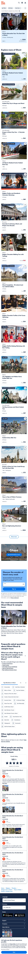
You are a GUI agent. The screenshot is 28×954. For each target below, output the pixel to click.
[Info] (19, 11)
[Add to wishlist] (25, 14)
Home (2, 888)
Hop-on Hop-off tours (7, 668)
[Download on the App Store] (19, 915)
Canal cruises (5, 665)
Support (4, 920)
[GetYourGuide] (3, 3)
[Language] (22, 3)
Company (4, 924)
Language (4, 897)
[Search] (19, 3)
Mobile (4, 912)
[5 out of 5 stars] (14, 763)
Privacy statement (15, 597)
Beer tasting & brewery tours (9, 670)
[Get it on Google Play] (7, 915)
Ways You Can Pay (7, 930)
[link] (14, 28)
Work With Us (5, 927)
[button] (14, 28)
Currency (4, 904)
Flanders (14, 888)
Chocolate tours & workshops (9, 666)
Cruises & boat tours (7, 663)
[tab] (9, 683)
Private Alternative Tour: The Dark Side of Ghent (12, 771)
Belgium (8, 888)
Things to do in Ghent (6, 889)
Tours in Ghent (17, 889)
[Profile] (25, 3)
